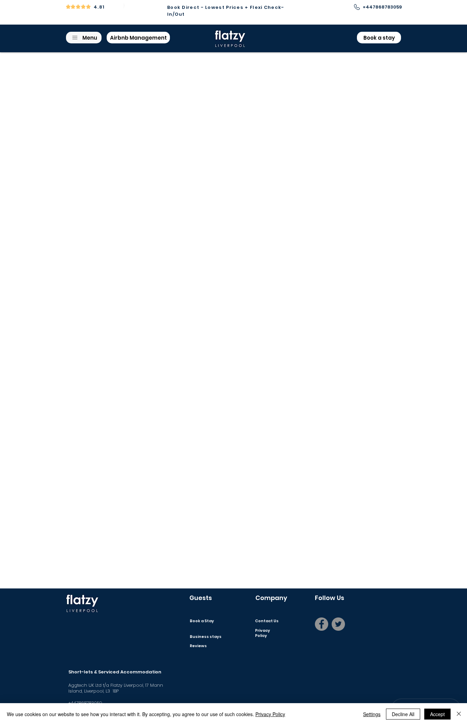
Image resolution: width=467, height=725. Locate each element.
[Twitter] (338, 624)
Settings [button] (372, 714)
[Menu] (196, 645)
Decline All (403, 714)
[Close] (459, 714)
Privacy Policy (270, 714)
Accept (437, 714)
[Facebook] (321, 624)
